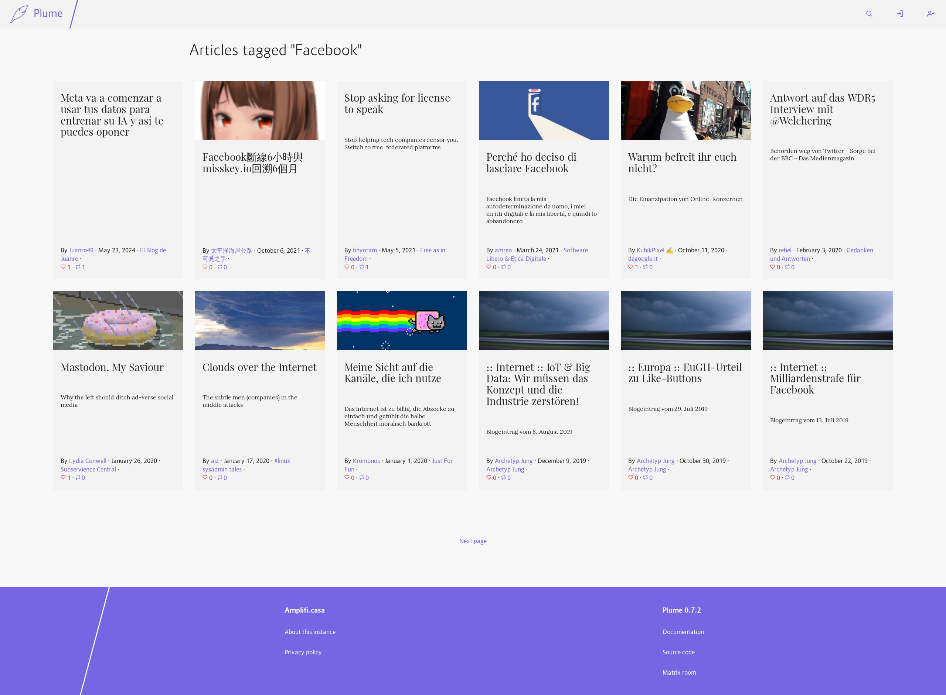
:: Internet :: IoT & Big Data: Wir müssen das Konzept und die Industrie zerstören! (538, 384)
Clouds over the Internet (260, 367)
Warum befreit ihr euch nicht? (682, 163)
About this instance (310, 632)
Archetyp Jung (514, 461)
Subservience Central (88, 470)
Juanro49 (81, 251)
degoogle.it (643, 259)
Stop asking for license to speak (397, 103)
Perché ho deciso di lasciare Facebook (531, 163)
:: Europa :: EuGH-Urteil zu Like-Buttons (685, 373)
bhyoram (365, 251)
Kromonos (366, 461)
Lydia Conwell (87, 461)
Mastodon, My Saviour (112, 367)
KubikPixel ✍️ (655, 251)
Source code (679, 653)
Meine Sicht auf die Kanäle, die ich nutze (392, 373)
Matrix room (679, 673)
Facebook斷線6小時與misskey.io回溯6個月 (253, 163)
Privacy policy (303, 653)
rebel (785, 251)
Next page (473, 542)
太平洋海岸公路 (231, 251)
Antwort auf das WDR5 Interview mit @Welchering (822, 109)
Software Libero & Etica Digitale (537, 255)
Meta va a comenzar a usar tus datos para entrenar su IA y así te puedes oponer (112, 115)
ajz (215, 461)
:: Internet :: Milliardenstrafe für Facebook (815, 378)
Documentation (683, 632)
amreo (503, 251)
